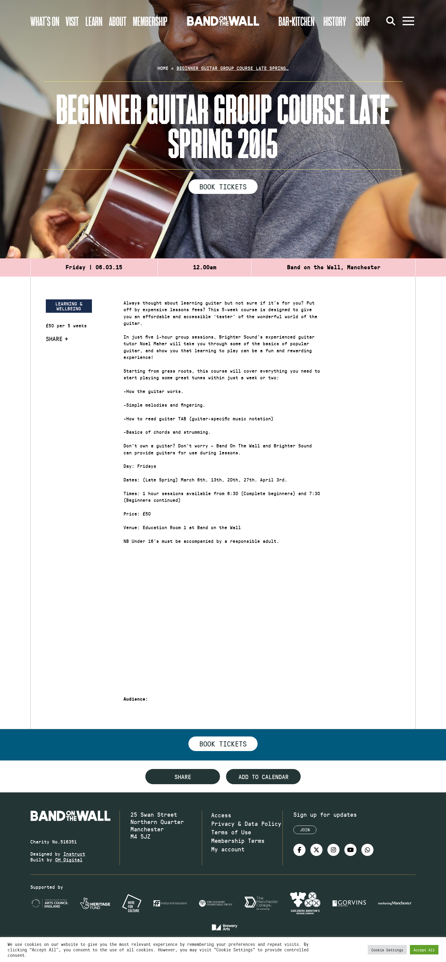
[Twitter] (316, 850)
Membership (150, 21)
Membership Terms (238, 840)
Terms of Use (231, 832)
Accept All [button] (424, 949)
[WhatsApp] (367, 850)
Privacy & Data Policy (246, 823)
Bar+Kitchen (296, 21)
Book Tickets (223, 186)
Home (162, 68)
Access (221, 815)
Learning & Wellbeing (69, 306)
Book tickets (223, 743)
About (118, 21)
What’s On (44, 21)
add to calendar (263, 777)
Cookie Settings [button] (387, 949)
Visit (72, 21)
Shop (363, 21)
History (334, 21)
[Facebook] (299, 850)
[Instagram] (333, 850)
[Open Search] (390, 21)
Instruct (74, 853)
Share (54, 338)
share (182, 777)
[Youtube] (350, 850)
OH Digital (69, 859)
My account (228, 849)
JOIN (305, 830)
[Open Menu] (408, 21)
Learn (94, 21)
